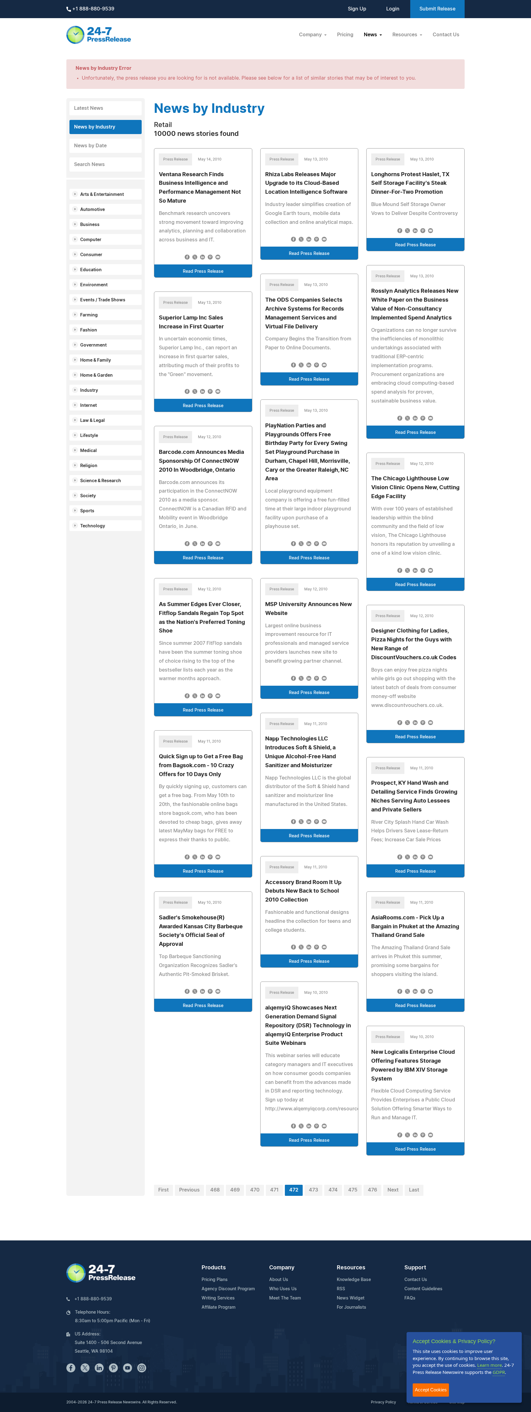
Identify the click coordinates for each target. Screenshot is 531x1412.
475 (352, 1190)
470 (255, 1190)
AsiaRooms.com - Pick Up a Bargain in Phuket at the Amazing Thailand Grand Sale (415, 926)
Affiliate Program (218, 1307)
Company (281, 1268)
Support (415, 1268)
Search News (89, 164)
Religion (88, 466)
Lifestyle (89, 436)
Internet (88, 405)
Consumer (91, 255)
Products (214, 1268)
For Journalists (351, 1307)
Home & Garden (96, 375)
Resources (351, 1268)
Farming (89, 315)
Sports (87, 511)
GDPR (499, 1372)
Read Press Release (203, 271)
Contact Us (446, 34)
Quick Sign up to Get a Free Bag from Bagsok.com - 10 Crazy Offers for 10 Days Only (201, 765)
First (163, 1190)
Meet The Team (285, 1298)
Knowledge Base (354, 1280)
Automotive (92, 210)
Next (393, 1190)
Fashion (88, 330)
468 (215, 1190)
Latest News (88, 108)
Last (414, 1190)
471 (274, 1190)
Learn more (489, 1365)
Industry (89, 390)
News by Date (90, 145)
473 (313, 1190)
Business (90, 225)
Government (93, 345)
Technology (92, 526)
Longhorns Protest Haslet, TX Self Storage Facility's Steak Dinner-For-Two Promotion (410, 183)
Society (88, 496)
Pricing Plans (215, 1280)
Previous (189, 1190)
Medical (88, 451)
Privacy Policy (383, 1402)
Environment (94, 285)
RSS (341, 1289)
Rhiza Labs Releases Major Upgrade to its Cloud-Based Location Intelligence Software (306, 183)
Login (392, 8)
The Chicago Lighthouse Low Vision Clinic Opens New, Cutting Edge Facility (415, 487)
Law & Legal (92, 420)
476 (372, 1190)
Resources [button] (405, 34)
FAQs (409, 1298)
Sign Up (357, 8)
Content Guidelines (423, 1289)
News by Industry (94, 127)
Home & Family (95, 360)
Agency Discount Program (228, 1289)
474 (333, 1190)
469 (235, 1190)
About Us (278, 1280)
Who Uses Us (283, 1289)
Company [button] (311, 34)
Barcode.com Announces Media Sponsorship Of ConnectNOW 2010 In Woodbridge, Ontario (201, 461)
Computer (90, 240)
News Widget (350, 1298)
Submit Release (437, 8)
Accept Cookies (431, 1389)
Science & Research (100, 481)
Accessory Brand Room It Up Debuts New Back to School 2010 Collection (303, 891)
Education (91, 270)
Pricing (345, 34)
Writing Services (218, 1298)
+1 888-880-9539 (92, 8)
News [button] (371, 34)
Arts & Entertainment (102, 194)
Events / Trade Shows (102, 300)
